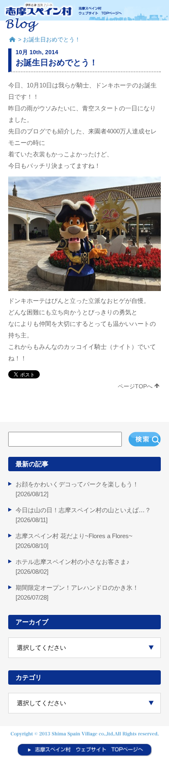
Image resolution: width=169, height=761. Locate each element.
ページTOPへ (135, 386)
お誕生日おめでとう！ (57, 62)
